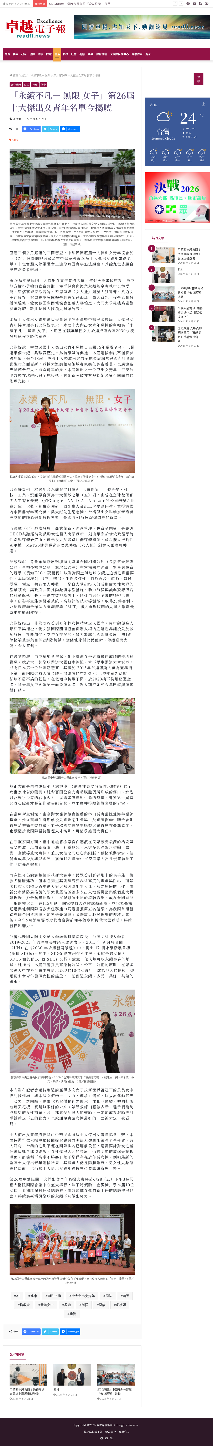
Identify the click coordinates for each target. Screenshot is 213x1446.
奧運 (126, 1295)
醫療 (82, 54)
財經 (49, 54)
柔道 (67, 1304)
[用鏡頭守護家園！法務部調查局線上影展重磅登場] (28, 1375)
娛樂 (90, 54)
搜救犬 (25, 1304)
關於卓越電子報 (93, 1432)
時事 (40, 54)
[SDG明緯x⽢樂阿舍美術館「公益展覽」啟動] (116, 1375)
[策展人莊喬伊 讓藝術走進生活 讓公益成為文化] (163, 314)
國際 (32, 54)
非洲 (72, 1313)
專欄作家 (137, 54)
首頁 (7, 54)
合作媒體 (16, 84)
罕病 (102, 1304)
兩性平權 (54, 1295)
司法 (108, 1295)
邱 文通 (17, 118)
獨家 (15, 54)
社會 (74, 54)
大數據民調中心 (119, 54)
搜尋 (198, 79)
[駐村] (72, 1375)
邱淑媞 (121, 1304)
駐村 (56, 1389)
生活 (57, 54)
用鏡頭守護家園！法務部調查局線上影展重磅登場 (27, 1391)
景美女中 (47, 1304)
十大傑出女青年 (83, 1295)
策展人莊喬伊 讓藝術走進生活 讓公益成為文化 (82, 4)
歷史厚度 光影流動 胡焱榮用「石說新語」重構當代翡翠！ (190, 334)
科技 (65, 54)
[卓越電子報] (35, 28)
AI (18, 1295)
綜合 (148, 54)
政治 (24, 54)
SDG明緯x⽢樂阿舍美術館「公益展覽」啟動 (114, 1391)
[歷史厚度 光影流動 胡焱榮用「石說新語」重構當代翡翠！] (163, 334)
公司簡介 (110, 1432)
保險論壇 (101, 54)
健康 (33, 1295)
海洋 (85, 1304)
